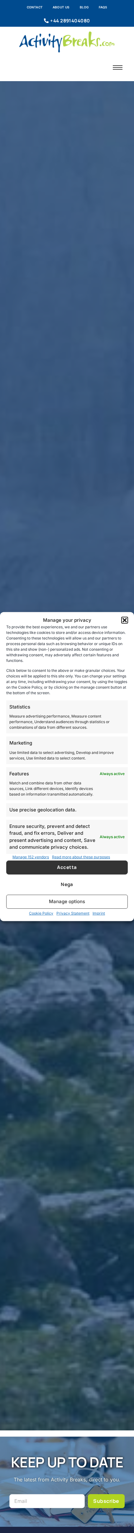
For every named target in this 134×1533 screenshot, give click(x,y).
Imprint (99, 913)
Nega (67, 884)
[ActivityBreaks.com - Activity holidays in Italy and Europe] (66, 42)
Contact (35, 7)
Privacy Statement (72, 913)
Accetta (67, 867)
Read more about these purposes (81, 857)
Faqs (103, 7)
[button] (125, 620)
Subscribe (106, 1501)
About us (61, 7)
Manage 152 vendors (30, 857)
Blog (84, 7)
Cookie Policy (41, 913)
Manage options (67, 901)
